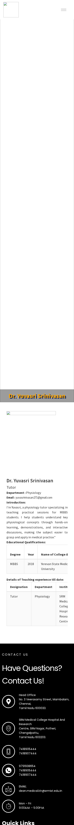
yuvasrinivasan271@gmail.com (34, 497)
